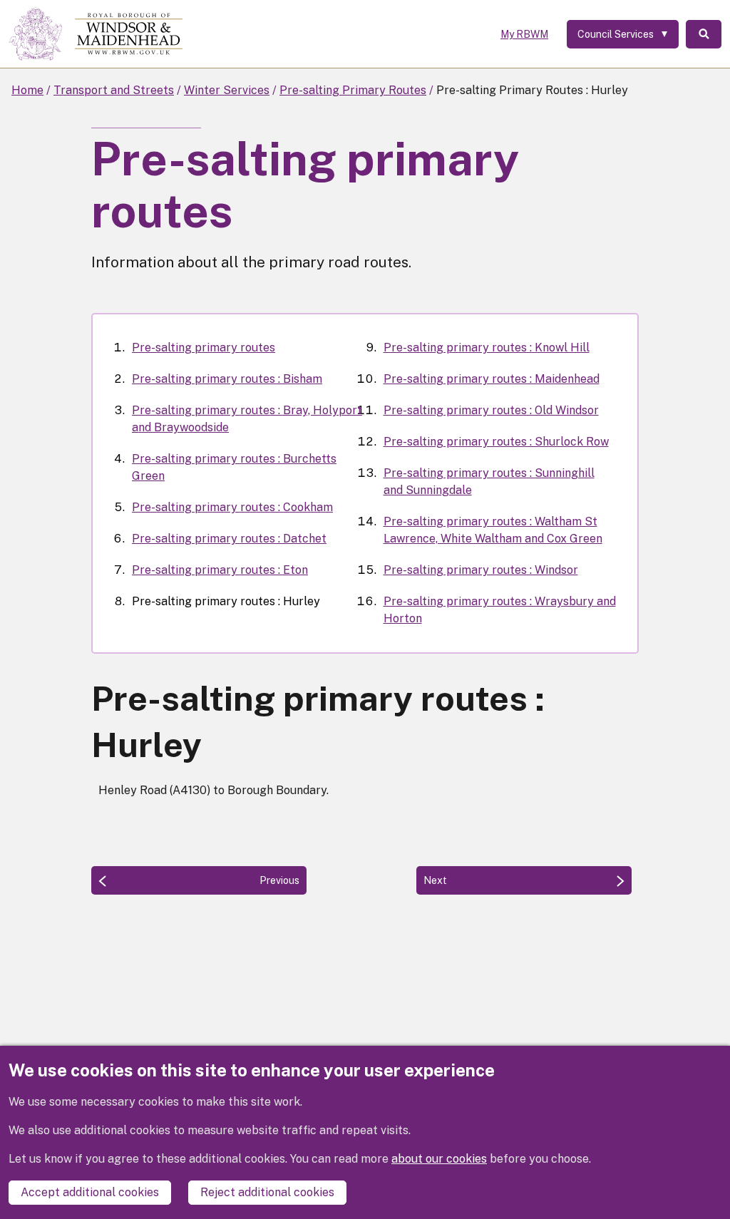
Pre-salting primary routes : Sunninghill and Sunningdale (489, 481)
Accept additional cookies (90, 1192)
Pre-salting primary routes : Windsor (481, 570)
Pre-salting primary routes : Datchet (229, 538)
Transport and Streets (113, 90)
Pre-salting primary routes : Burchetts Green (234, 467)
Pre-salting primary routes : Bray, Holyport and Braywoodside (247, 418)
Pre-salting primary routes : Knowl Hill (487, 347)
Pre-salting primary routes (203, 347)
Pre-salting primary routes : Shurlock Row (496, 441)
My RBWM (524, 34)
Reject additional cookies (267, 1192)
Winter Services (226, 90)
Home (27, 90)
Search (703, 34)
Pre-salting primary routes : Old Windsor (491, 410)
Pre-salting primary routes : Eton (220, 570)
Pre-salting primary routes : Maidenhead (492, 379)
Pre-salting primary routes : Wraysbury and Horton (500, 610)
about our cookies (439, 1159)
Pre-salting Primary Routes (352, 90)
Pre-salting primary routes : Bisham (227, 379)
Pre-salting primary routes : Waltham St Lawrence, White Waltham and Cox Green (493, 530)
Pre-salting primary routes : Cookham (232, 507)
